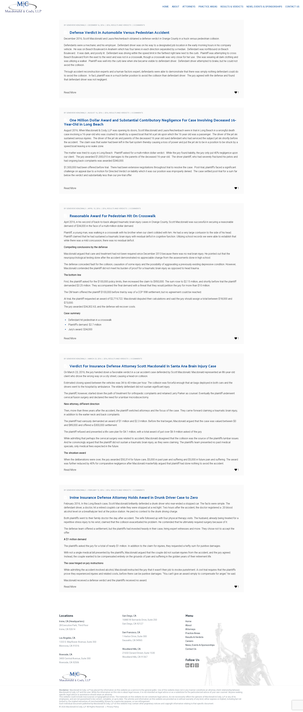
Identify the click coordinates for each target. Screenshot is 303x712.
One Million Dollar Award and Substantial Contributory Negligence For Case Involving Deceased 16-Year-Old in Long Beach (150, 121)
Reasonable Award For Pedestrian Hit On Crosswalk (113, 215)
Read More (70, 92)
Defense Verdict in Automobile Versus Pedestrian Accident (119, 32)
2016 (108, 25)
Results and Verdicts (121, 25)
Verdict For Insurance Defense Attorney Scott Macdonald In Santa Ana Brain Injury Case (143, 365)
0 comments (139, 25)
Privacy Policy (113, 707)
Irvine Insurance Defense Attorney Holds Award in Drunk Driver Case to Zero (134, 497)
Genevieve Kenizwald (76, 25)
